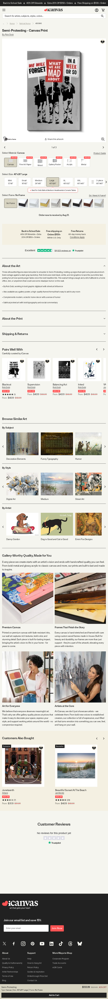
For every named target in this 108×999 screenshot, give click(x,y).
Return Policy (33, 967)
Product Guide (100, 153)
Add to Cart (54, 995)
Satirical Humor (25, 23)
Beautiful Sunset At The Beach (70, 790)
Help (29, 959)
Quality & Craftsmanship (12, 963)
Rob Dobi (6, 387)
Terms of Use (7, 976)
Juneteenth (8, 790)
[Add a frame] (10, 139)
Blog (4, 980)
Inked (81, 384)
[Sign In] (97, 10)
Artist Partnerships (10, 972)
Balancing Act (60, 384)
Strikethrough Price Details (38, 976)
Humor (12, 23)
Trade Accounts (59, 963)
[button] (10, 162)
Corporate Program (60, 959)
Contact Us (32, 980)
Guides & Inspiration (35, 972)
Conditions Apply (77, 237)
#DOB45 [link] (38, 23)
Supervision (33, 384)
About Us (6, 959)
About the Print (12, 318)
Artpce (5, 793)
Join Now (57, 928)
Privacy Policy (8, 967)
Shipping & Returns (15, 334)
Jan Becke (59, 793)
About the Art (11, 266)
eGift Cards (57, 967)
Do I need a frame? (97, 195)
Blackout (6, 384)
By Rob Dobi (8, 34)
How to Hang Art (34, 963)
